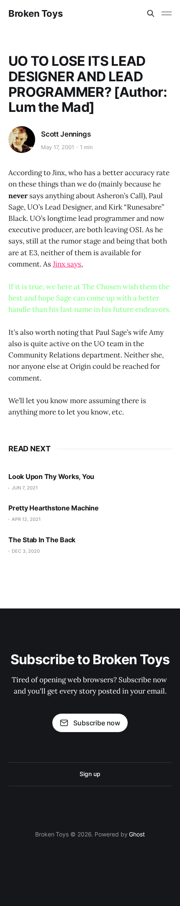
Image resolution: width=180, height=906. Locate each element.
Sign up (90, 773)
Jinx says (67, 264)
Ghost (137, 834)
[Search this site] (150, 13)
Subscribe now (96, 723)
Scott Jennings (66, 134)
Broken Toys (35, 13)
